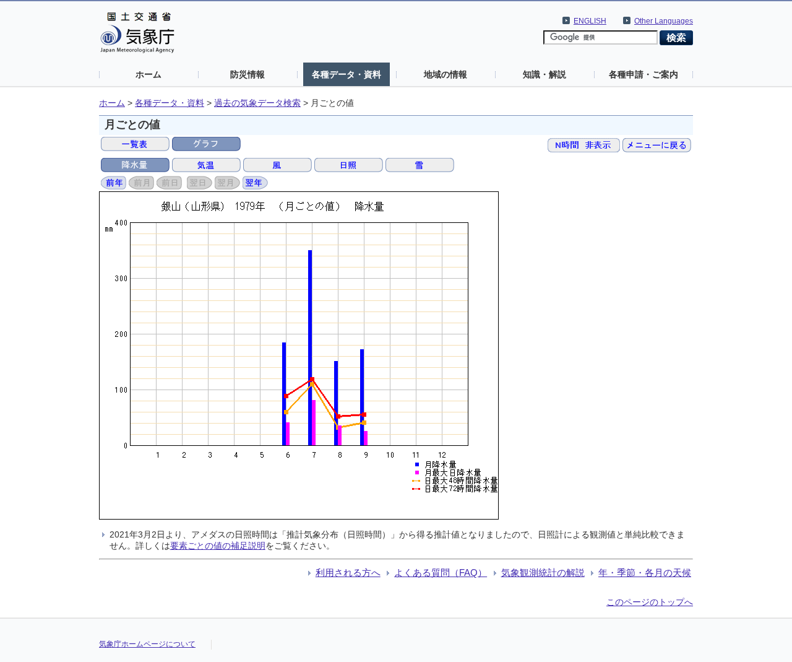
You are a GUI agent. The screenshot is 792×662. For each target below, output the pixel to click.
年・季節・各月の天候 (644, 572)
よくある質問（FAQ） (440, 572)
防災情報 (247, 74)
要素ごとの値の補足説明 (217, 546)
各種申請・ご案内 (643, 74)
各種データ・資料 (346, 74)
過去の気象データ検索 (257, 103)
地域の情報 (445, 74)
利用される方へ (348, 572)
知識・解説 (544, 74)
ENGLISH (590, 21)
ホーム (148, 74)
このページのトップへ (649, 602)
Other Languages (663, 21)
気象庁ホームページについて (147, 644)
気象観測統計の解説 (543, 572)
